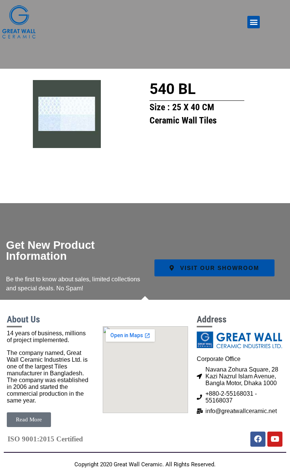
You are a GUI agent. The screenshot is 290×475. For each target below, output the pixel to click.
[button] (253, 22)
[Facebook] (257, 439)
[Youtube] (274, 439)
